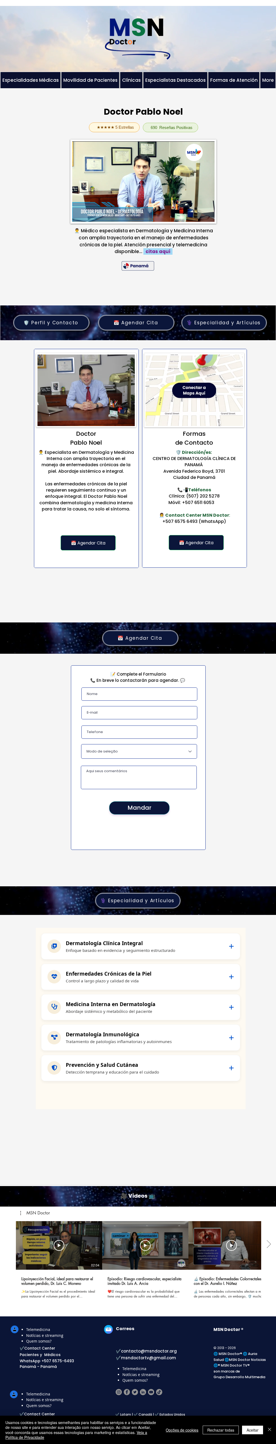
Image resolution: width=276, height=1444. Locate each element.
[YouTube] (151, 1392)
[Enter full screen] (207, 214)
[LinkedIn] (143, 1392)
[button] (35, 1213)
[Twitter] (135, 1392)
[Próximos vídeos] (268, 1244)
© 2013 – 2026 (224, 1348)
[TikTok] (159, 1392)
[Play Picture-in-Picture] (198, 214)
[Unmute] (88, 214)
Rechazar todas (220, 1430)
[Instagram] (119, 1392)
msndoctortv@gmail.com (148, 1358)
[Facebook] (127, 1392)
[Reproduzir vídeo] (59, 1245)
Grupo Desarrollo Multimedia (239, 1377)
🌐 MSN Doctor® (228, 1353)
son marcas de (226, 1371)
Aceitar (252, 1430)
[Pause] (79, 214)
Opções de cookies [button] (182, 1430)
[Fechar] (269, 1430)
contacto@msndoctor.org (149, 1351)
